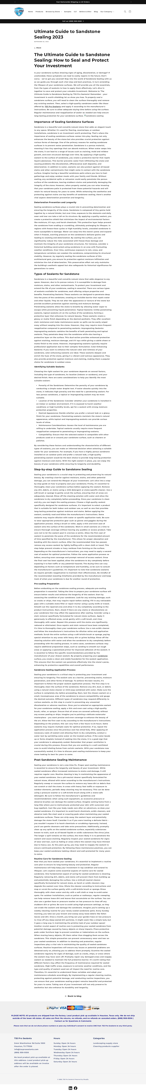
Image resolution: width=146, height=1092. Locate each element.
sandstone (103, 656)
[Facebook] (75, 1088)
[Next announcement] (131, 2)
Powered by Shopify (82, 1079)
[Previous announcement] (15, 2)
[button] (53, 11)
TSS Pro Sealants (53, 107)
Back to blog (74, 996)
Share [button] (38, 48)
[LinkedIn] (70, 1088)
